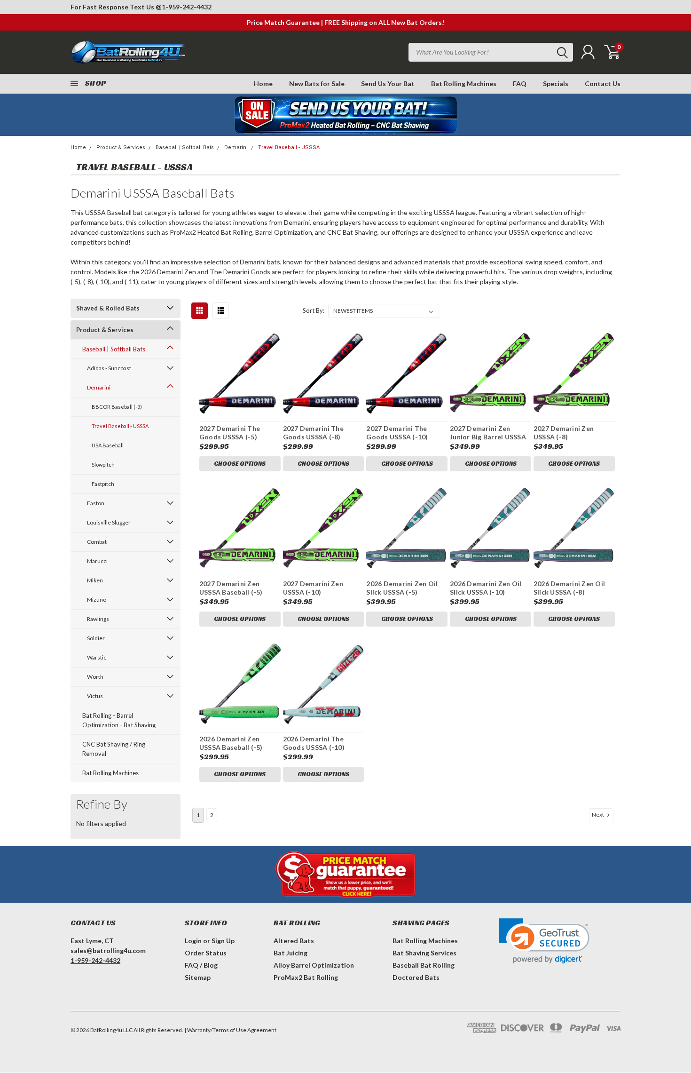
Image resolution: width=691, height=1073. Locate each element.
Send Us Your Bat (388, 83)
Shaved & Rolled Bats (108, 308)
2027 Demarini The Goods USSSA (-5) (229, 432)
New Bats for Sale (317, 83)
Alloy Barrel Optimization (314, 965)
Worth (95, 676)
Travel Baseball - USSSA (289, 147)
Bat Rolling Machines (463, 83)
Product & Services (120, 147)
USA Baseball (108, 445)
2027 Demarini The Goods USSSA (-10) (397, 432)
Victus (95, 695)
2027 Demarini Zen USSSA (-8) (564, 432)
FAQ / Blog (201, 965)
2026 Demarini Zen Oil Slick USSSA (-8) (569, 588)
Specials (555, 83)
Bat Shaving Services (424, 953)
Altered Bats (294, 941)
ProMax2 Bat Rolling (306, 977)
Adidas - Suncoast (109, 368)
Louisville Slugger (109, 522)
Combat (97, 541)
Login (193, 941)
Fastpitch (103, 484)
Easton (95, 503)
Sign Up (223, 941)
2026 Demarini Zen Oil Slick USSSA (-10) (485, 588)
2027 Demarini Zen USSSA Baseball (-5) (231, 588)
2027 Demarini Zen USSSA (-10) (313, 588)
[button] (544, 941)
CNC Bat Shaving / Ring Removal (113, 748)
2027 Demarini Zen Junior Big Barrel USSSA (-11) (488, 436)
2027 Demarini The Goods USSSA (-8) (313, 432)
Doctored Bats (416, 977)
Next (598, 814)
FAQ (519, 83)
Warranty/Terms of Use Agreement (231, 1029)
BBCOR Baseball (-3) (117, 407)
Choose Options (240, 464)
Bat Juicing (290, 953)
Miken (95, 580)
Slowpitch (103, 464)
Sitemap (198, 977)
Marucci (97, 560)
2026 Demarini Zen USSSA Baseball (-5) (231, 743)
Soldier (96, 638)
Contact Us (602, 83)
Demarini (236, 147)
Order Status (206, 953)
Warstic (96, 657)
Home (263, 83)
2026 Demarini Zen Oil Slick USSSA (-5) (402, 588)
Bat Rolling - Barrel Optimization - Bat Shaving (119, 720)
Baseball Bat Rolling (424, 965)
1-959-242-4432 (187, 7)
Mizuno (96, 599)
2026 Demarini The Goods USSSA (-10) (314, 743)
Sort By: (313, 310)
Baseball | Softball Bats (185, 147)
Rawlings (98, 618)
